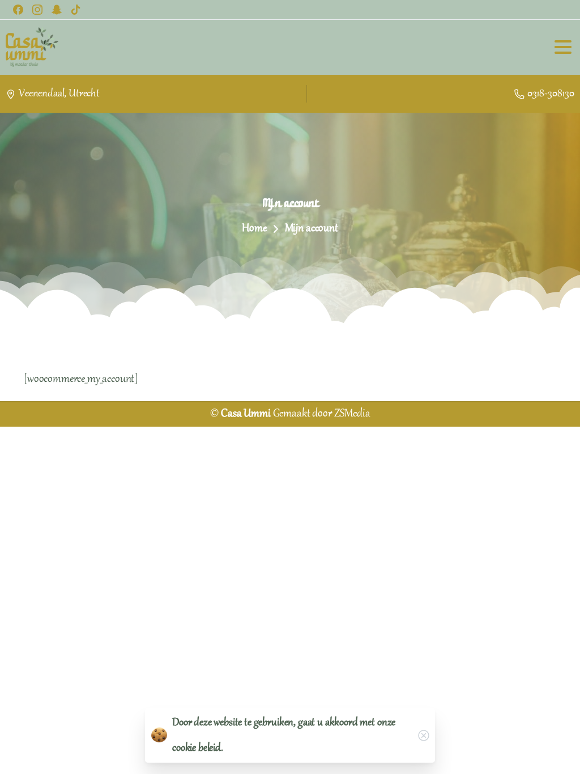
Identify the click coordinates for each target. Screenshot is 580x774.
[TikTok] (76, 10)
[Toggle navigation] (563, 47)
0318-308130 (550, 93)
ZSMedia (352, 414)
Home (254, 229)
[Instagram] (37, 10)
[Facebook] (18, 10)
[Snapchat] (56, 10)
